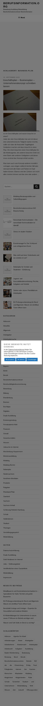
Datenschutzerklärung (16, 349)
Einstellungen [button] (32, 359)
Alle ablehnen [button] (20, 359)
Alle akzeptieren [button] (10, 359)
